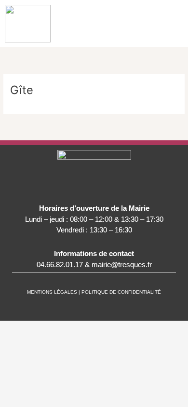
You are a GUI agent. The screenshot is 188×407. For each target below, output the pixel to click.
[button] (174, 24)
